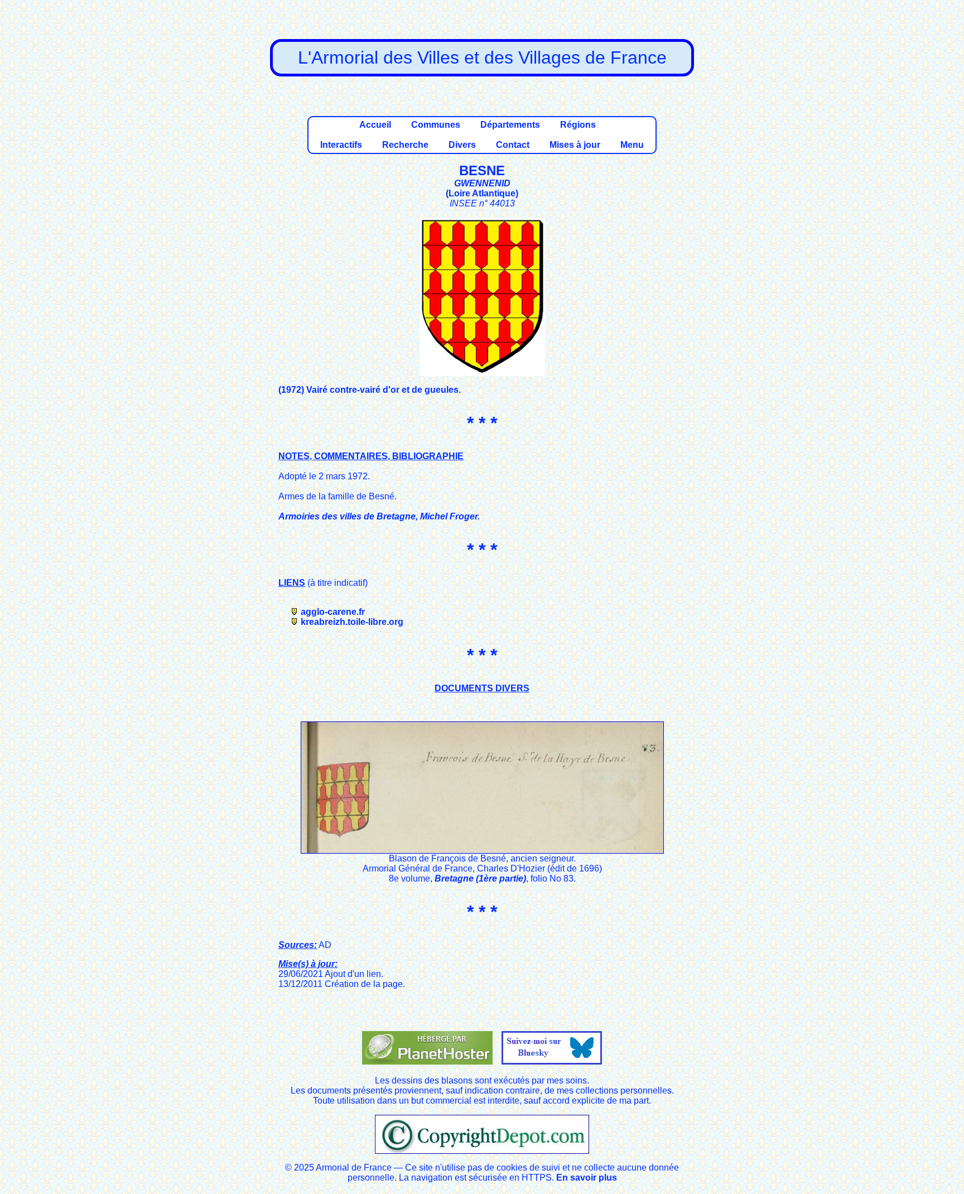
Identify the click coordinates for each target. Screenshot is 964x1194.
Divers (462, 145)
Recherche (405, 145)
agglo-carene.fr (333, 612)
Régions (578, 124)
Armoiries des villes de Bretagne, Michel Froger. (379, 516)
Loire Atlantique (482, 193)
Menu (632, 145)
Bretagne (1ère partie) (480, 878)
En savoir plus (586, 1177)
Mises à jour (575, 145)
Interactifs (341, 145)
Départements (510, 124)
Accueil (375, 124)
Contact (512, 145)
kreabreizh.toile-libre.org (352, 622)
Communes (435, 124)
